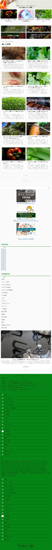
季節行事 (3, 472)
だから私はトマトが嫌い (26, 7)
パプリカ (22, 467)
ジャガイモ (8, 464)
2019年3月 (3, 262)
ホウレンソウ (4, 469)
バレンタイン (10, 467)
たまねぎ (27, 461)
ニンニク (44, 464)
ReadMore (26, 366)
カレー (3, 464)
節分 (31, 472)
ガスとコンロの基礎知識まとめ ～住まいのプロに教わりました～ (21, 383)
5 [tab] (25, 23)
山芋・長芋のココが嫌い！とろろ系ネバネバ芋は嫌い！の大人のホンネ (26, 359)
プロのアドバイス (6, 303)
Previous (2, 16)
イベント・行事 (5, 281)
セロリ (19, 464)
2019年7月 (3, 257)
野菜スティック (5, 475)
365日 (3, 279)
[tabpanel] (9, 15)
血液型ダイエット (42, 472)
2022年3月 (3, 253)
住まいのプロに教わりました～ (26, 203)
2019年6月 (3, 258)
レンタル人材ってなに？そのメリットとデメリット (18, 380)
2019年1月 (3, 265)
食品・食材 (4, 327)
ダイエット (25, 464)
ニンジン (38, 464)
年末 (8, 472)
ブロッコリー (41, 467)
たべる (3, 298)
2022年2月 (3, 254)
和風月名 (21, 469)
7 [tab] (28, 23)
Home (15, 375)
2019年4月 (3, 261)
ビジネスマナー (29, 467)
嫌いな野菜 (4, 311)
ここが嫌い (22, 461)
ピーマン (35, 467)
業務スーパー (18, 472)
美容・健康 (4, 317)
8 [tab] (29, 23)
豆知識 (3, 319)
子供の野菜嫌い (43, 469)
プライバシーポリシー (21, 375)
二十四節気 (4, 308)
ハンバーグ (4, 467)
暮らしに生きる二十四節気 (26, 239)
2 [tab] (22, 23)
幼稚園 (12, 472)
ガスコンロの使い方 (6, 284)
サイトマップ (29, 375)
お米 (10, 461)
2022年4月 (3, 251)
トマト (30, 464)
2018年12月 (3, 267)
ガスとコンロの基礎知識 (7, 290)
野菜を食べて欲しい (6, 325)
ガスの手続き (5, 292)
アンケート (37, 461)
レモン (10, 469)
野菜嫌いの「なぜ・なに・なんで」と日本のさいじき (26, 544)
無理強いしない (25, 472)
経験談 (3, 314)
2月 (2, 461)
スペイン (14, 464)
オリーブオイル (44, 461)
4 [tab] (24, 23)
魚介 (14, 475)
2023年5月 (3, 250)
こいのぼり (16, 461)
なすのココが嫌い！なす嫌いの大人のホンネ (38, 111)
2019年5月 (3, 260)
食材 (10, 475)
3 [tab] (23, 23)
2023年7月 (3, 249)
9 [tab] (30, 23)
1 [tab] (20, 23)
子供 (37, 469)
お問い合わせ (35, 375)
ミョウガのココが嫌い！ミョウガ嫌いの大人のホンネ (18, 389)
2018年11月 (3, 268)
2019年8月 (3, 256)
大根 (34, 469)
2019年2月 (3, 264)
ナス (34, 464)
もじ (32, 461)
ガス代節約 (4, 295)
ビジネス (4, 300)
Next (50, 16)
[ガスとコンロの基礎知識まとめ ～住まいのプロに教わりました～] (26, 201)
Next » (26, 175)
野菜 (3, 322)
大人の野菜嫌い (28, 469)
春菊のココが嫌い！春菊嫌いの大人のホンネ (38, 61)
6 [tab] (27, 23)
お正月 (6, 461)
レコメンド (4, 306)
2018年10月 (3, 269)
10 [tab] (32, 23)
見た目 (48, 472)
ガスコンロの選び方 (6, 287)
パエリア (16, 467)
